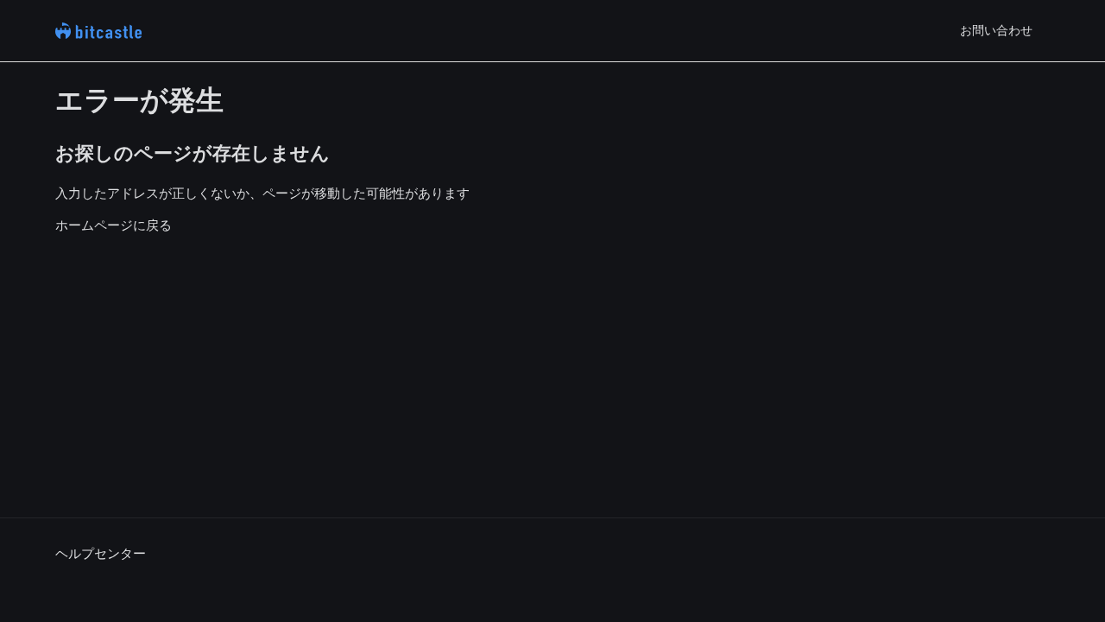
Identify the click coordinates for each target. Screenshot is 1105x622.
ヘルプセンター (100, 553)
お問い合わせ (996, 30)
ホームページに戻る (113, 225)
